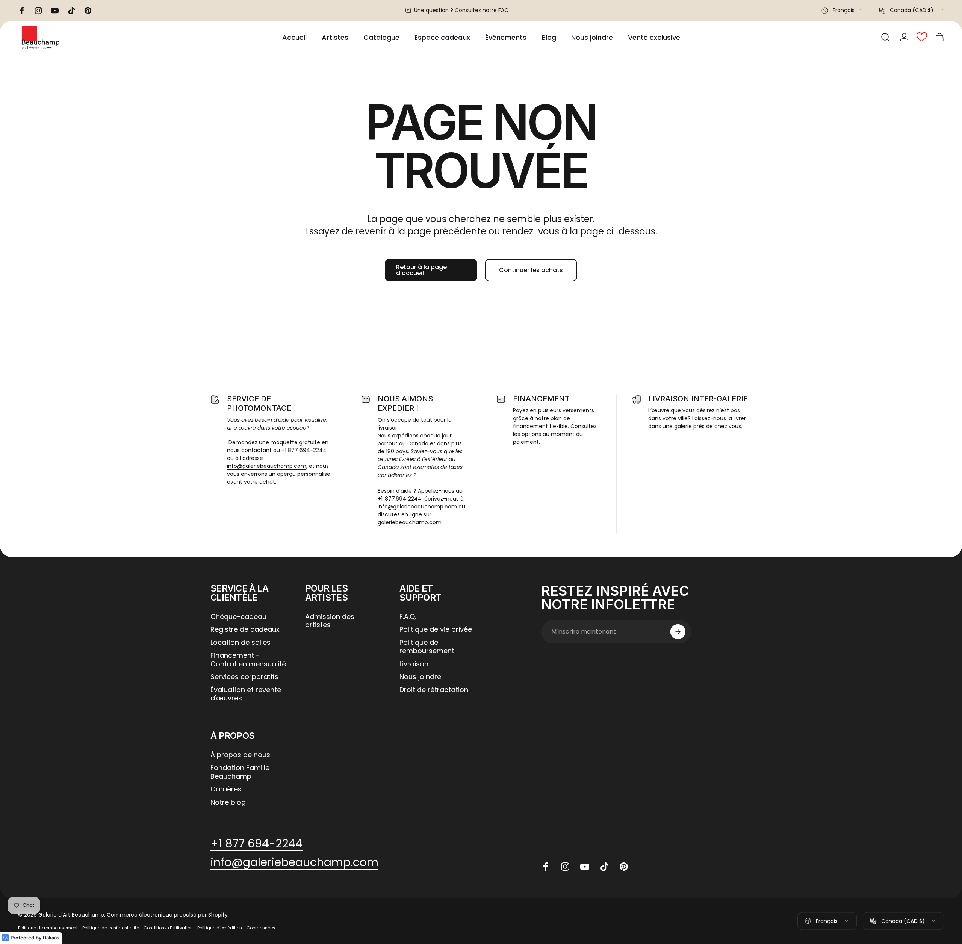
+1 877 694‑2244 (400, 498)
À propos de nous (240, 755)
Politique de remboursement (426, 646)
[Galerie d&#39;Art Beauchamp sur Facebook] (545, 866)
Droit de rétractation (433, 690)
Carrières (226, 789)
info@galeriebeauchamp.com (266, 466)
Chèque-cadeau (238, 617)
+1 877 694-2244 (304, 450)
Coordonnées (261, 928)
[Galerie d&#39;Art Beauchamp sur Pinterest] (623, 866)
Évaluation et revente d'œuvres (245, 694)
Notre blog (228, 802)
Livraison (413, 664)
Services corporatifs (244, 677)
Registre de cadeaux (245, 629)
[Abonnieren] (677, 631)
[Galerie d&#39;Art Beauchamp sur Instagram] (565, 866)
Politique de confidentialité (110, 928)
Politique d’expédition (219, 928)
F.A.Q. (407, 617)
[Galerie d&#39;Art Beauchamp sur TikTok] (604, 866)
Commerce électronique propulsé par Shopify (167, 914)
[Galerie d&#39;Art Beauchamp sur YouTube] (584, 866)
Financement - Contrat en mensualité (248, 659)
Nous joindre (420, 677)
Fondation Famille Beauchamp (239, 772)
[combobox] (843, 10)
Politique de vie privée (435, 629)
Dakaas (51, 938)
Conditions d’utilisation (168, 928)
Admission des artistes (329, 621)
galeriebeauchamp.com (410, 522)
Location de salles (240, 642)
